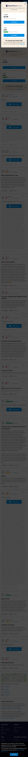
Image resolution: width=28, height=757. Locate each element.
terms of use (4, 752)
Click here (22, 44)
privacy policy (20, 750)
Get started (14, 22)
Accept (14, 754)
